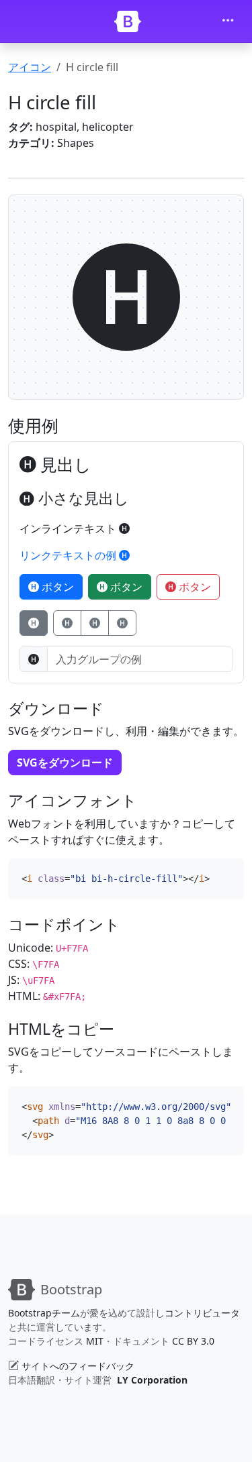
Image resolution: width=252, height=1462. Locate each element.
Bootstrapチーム (44, 1312)
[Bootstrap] (127, 21)
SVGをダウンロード (65, 762)
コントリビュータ (202, 1312)
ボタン (56, 586)
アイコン (29, 67)
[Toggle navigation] (227, 21)
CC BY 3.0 (193, 1341)
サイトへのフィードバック (78, 1365)
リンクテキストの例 (69, 555)
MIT (94, 1341)
